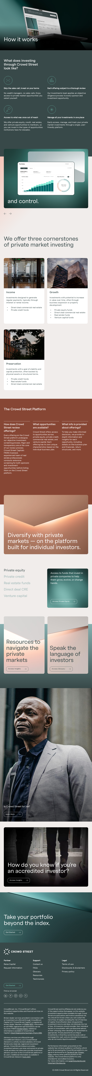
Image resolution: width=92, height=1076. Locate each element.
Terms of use (67, 964)
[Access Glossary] (61, 669)
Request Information (13, 968)
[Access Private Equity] (64, 601)
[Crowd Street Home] (18, 952)
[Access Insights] (17, 669)
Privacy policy (68, 972)
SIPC (31, 1024)
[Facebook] (10, 996)
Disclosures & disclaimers (73, 968)
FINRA (26, 1024)
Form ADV (26, 1057)
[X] (26, 996)
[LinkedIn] (5, 996)
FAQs (35, 968)
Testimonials (38, 979)
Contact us (38, 964)
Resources (37, 975)
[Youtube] (21, 996)
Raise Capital (10, 964)
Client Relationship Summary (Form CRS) (26, 1033)
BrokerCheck (22, 1029)
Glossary (37, 972)
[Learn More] (13, 814)
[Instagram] (15, 996)
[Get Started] (13, 932)
